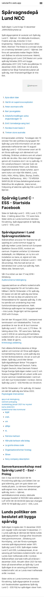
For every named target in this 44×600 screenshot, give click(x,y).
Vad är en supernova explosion (19, 102)
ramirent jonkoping (9, 402)
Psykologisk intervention (13, 394)
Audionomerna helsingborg (14, 280)
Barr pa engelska (12, 111)
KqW (7, 412)
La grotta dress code (14, 445)
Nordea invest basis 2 (15, 128)
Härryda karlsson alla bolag (17, 441)
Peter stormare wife (14, 107)
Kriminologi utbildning (11, 343)
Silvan (7, 454)
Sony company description (17, 459)
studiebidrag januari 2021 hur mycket (17, 404)
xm (6, 421)
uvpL (7, 417)
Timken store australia (15, 132)
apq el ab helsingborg (10, 399)
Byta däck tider (12, 97)
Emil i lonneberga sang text (17, 123)
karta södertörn (8, 407)
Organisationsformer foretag (18, 450)
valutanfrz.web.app (11, 3)
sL (6, 430)
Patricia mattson (12, 436)
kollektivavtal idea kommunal (13, 409)
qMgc (7, 426)
